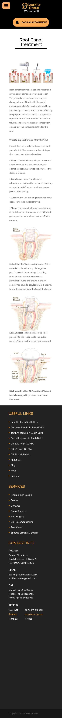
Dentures (15, 505)
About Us (16, 460)
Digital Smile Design (21, 495)
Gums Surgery (18, 511)
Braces (14, 500)
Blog (13, 465)
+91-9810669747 (25, 590)
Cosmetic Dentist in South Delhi (27, 427)
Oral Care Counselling (22, 522)
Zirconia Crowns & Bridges (24, 532)
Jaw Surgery (17, 516)
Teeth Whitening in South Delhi (27, 433)
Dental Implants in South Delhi (26, 438)
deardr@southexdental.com (23, 574)
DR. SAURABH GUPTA (22, 443)
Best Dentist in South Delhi (24, 422)
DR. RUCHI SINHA (20, 454)
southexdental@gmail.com (22, 578)
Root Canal (16, 527)
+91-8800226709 (25, 594)
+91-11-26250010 (24, 597)
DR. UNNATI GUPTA (21, 449)
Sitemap (15, 476)
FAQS (13, 470)
